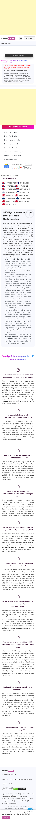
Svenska (30, 801)
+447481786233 (10, 186)
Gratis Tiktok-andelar (11, 148)
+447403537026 (11, 189)
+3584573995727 (11, 198)
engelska (4, 794)
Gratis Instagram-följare (12, 144)
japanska (17, 798)
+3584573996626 (11, 192)
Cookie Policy (26, 814)
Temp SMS (7, 774)
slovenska (18, 801)
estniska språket (7, 796)
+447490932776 (24, 201)
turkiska (4, 803)
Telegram (19, 78)
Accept (5, 818)
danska (23, 794)
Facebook (5, 779)
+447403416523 (23, 195)
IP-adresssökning (10, 160)
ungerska (4, 798)
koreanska (25, 798)
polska (31, 798)
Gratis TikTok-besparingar (13, 152)
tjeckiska (17, 794)
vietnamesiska (12, 803)
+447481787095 (10, 201)
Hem (2, 43)
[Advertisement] (18, 17)
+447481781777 (24, 192)
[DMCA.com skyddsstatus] (19, 789)
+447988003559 (11, 204)
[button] (20, 38)
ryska (12, 801)
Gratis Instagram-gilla (12, 140)
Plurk (10, 784)
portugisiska (5, 801)
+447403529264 (24, 183)
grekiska (25, 796)
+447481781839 (23, 186)
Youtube (13, 779)
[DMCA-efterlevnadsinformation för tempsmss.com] (7, 789)
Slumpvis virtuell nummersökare (16, 81)
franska (20, 796)
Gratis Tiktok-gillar (10, 136)
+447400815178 (10, 195)
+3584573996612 (25, 198)
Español (24, 801)
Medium (5, 784)
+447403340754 (11, 183)
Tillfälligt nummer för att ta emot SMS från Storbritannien (17, 215)
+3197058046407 (24, 189)
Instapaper (28, 779)
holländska (29, 794)
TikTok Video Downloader (13, 156)
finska (14, 796)
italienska (11, 798)
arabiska (10, 794)
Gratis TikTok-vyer (10, 132)
